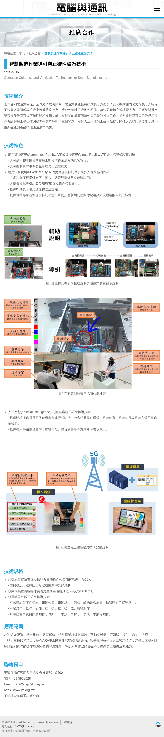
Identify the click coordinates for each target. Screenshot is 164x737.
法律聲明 (67, 722)
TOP (158, 724)
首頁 (22, 53)
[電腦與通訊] (82, 9)
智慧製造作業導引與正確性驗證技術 (69, 53)
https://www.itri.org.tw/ (19, 690)
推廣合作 (35, 53)
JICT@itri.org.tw (24, 726)
